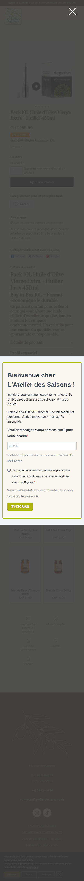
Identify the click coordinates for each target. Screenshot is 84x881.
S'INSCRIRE (20, 506)
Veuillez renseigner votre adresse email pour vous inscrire (40, 433)
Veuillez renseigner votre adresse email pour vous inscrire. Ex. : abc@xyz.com (41, 458)
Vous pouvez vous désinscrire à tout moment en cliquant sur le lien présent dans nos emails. (40, 493)
